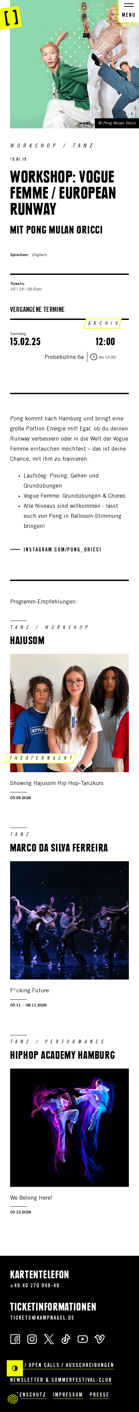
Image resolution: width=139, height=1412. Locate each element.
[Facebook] (15, 1338)
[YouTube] (83, 1338)
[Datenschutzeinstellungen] (13, 1399)
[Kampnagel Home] (11, 15)
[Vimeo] (99, 1338)
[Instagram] (32, 1338)
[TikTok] (66, 1338)
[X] (49, 1338)
